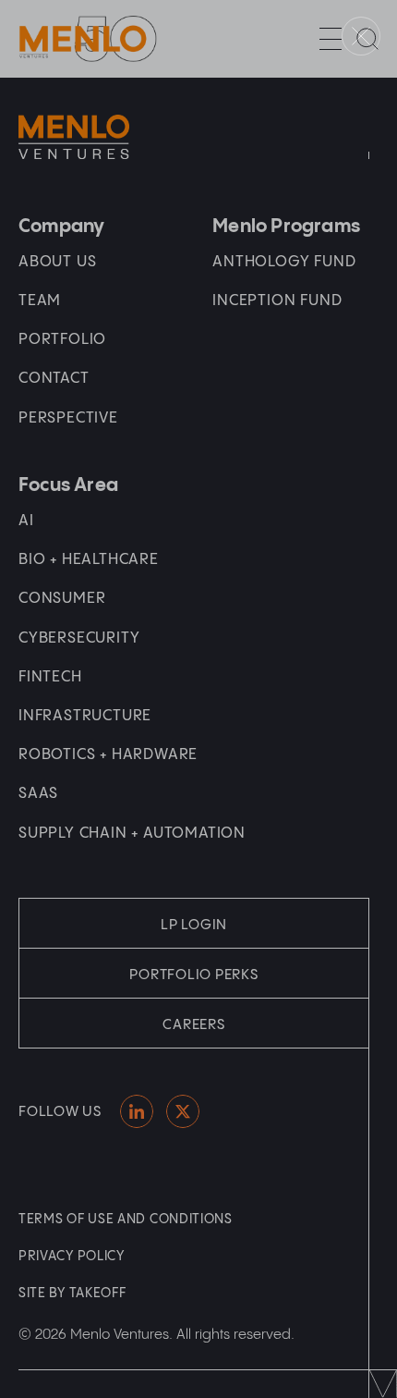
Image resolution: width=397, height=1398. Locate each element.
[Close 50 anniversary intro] (361, 36)
